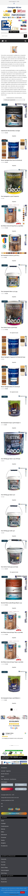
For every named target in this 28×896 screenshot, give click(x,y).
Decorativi (3, 864)
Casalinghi (3, 823)
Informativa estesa (14, 894)
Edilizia (2, 831)
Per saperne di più (14, 332)
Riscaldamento (4, 845)
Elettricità (3, 829)
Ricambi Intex (4, 881)
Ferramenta (3, 837)
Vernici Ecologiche (5, 870)
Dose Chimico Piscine (14, 813)
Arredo (2, 820)
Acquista (14, 136)
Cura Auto (3, 862)
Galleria (18, 809)
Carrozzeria (3, 859)
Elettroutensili (4, 834)
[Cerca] (25, 35)
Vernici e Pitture (4, 867)
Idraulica (3, 840)
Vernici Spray (4, 873)
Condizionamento (4, 826)
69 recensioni (16, 725)
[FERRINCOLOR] (2, 40)
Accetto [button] (22, 892)
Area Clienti (7, 789)
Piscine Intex (4, 879)
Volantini (10, 809)
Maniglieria (3, 843)
